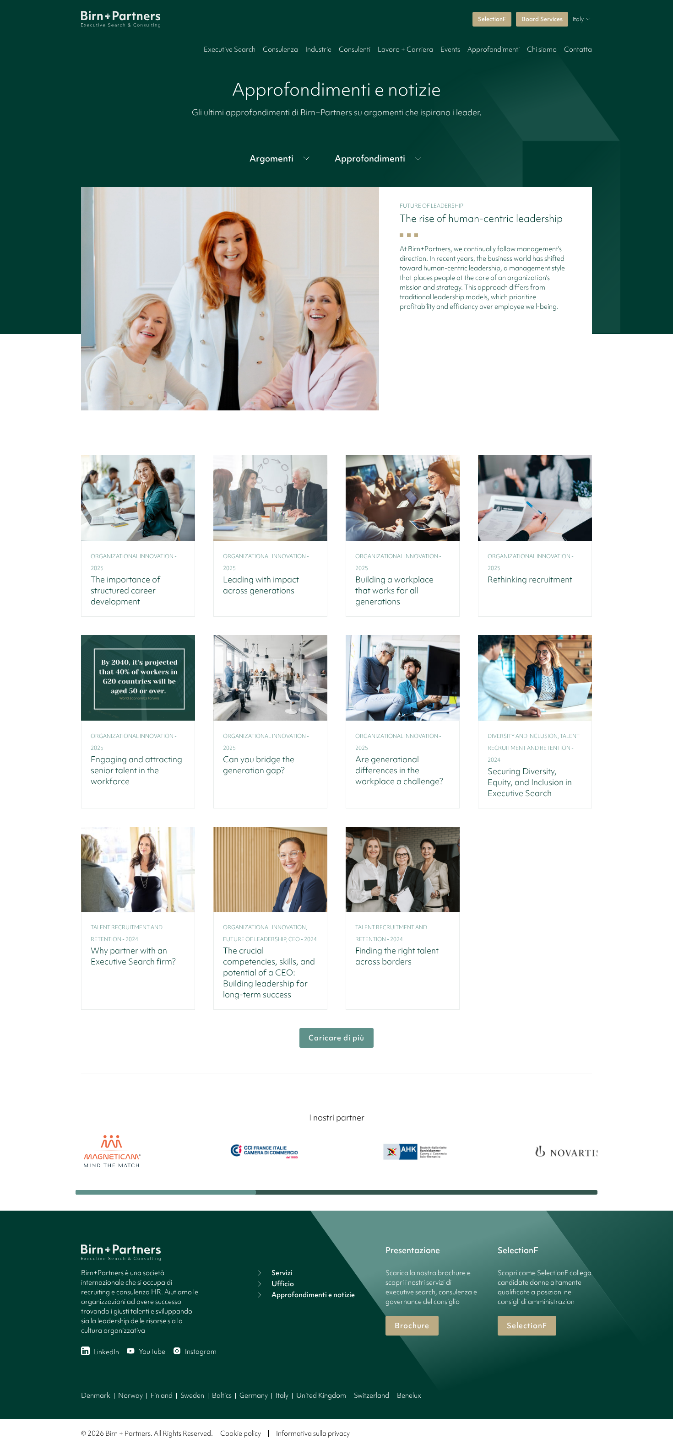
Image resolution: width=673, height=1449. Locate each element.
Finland (162, 1395)
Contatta (578, 49)
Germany (253, 1395)
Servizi (282, 1272)
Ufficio (282, 1283)
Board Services (542, 19)
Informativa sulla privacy (313, 1433)
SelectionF (492, 19)
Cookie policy (240, 1433)
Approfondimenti (493, 49)
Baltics (222, 1395)
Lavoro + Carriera (405, 49)
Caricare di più (336, 1038)
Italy (282, 1395)
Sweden (192, 1395)
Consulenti (354, 49)
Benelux (409, 1395)
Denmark (95, 1395)
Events (450, 49)
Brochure (412, 1325)
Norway (130, 1395)
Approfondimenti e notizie (313, 1294)
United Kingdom (321, 1395)
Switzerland (371, 1395)
